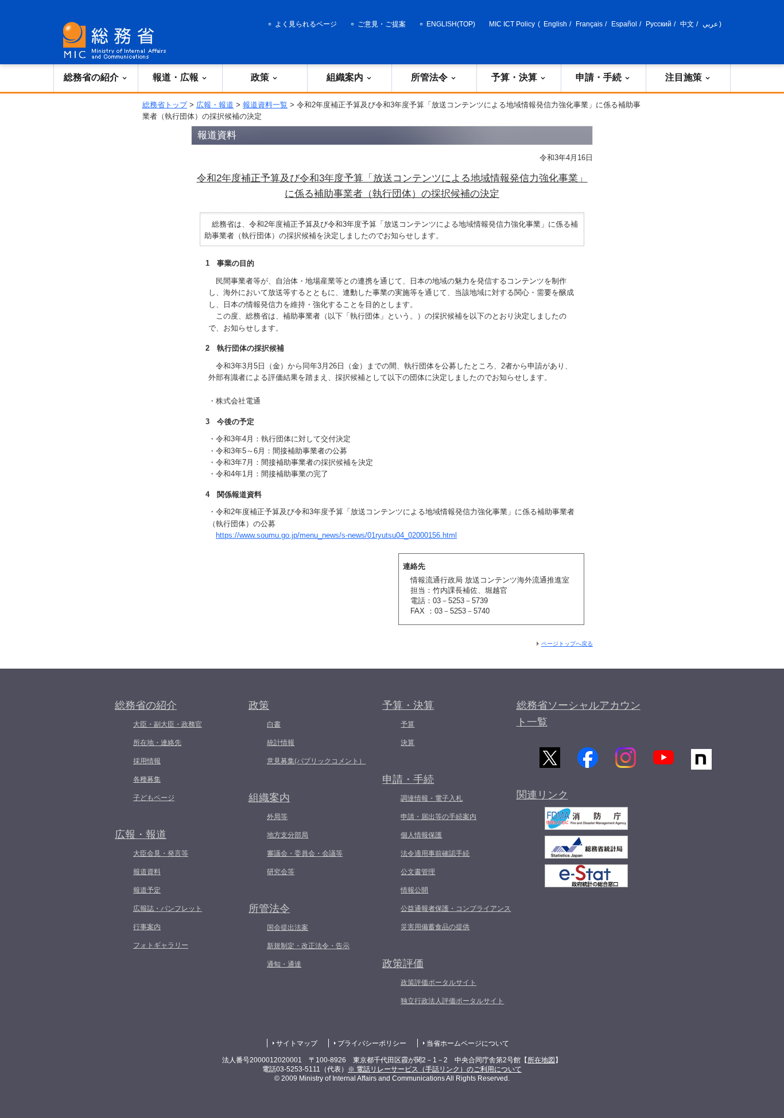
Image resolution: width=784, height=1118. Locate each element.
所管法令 (429, 77)
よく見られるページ (306, 24)
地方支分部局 (287, 835)
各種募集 (147, 779)
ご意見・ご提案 (382, 24)
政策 (260, 77)
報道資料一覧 (265, 104)
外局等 (277, 817)
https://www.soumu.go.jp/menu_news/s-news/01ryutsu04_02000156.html (336, 535)
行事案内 (147, 927)
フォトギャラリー (160, 945)
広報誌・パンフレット (167, 909)
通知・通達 (284, 964)
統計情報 (280, 743)
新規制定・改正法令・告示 (308, 946)
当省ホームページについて (467, 1043)
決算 (407, 743)
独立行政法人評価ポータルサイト (452, 1001)
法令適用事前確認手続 (435, 853)
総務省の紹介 (91, 77)
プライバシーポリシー (371, 1043)
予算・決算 (514, 77)
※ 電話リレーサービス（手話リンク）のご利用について (435, 1069)
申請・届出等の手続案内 (438, 817)
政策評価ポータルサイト (438, 983)
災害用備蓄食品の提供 (435, 927)
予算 (407, 724)
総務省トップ (164, 104)
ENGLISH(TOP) (450, 24)
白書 (274, 724)
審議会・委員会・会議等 (305, 853)
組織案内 (345, 77)
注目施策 (683, 77)
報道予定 (147, 890)
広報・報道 (215, 104)
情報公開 (414, 890)
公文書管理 (418, 872)
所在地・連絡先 (157, 743)
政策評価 (403, 963)
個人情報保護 (421, 835)
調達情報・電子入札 (432, 798)
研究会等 (280, 872)
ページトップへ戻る (567, 643)
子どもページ (153, 798)
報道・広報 (176, 77)
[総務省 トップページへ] (117, 40)
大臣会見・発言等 (160, 853)
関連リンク (542, 795)
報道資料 (147, 872)
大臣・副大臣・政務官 (167, 724)
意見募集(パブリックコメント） (316, 761)
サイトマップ (296, 1043)
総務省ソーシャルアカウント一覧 (579, 714)
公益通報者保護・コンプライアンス (456, 909)
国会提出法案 (287, 927)
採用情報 (147, 761)
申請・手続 (599, 77)
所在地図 (541, 1060)
